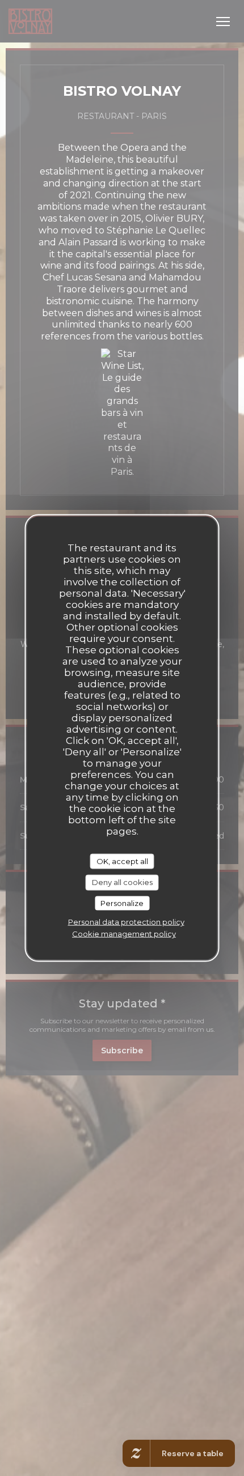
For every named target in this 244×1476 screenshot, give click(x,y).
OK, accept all (122, 860)
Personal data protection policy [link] (126, 921)
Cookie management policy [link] (124, 933)
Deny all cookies (122, 882)
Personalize (122, 902)
